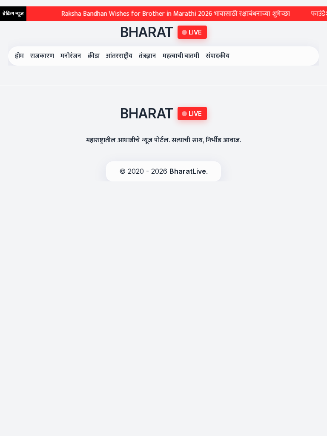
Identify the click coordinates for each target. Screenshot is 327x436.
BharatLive (187, 171)
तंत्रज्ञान (147, 56)
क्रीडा (94, 56)
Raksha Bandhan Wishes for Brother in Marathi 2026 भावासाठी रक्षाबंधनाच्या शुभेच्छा (169, 14)
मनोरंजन (70, 56)
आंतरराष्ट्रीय (119, 56)
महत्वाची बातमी (181, 56)
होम (19, 56)
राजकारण (42, 56)
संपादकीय (217, 56)
